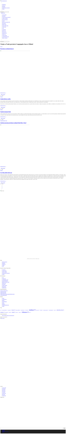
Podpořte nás (4, 30)
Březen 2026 (3, 391)
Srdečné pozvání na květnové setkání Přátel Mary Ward (13, 122)
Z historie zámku (4, 35)
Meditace (1, 109)
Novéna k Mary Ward (5, 25)
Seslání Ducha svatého (5, 99)
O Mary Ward (4, 278)
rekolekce (2, 312)
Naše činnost (4, 23)
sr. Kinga (17, 312)
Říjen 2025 (3, 394)
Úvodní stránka (4, 14)
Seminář (3, 306)
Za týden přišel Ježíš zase (6, 172)
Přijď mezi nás (4, 31)
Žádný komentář (3, 94)
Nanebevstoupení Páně (5, 111)
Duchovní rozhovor (5, 19)
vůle (30, 312)
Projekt (3, 302)
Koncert (1, 46)
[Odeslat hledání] (9, 41)
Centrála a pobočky (5, 18)
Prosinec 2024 (4, 395)
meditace (32, 310)
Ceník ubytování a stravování (6, 17)
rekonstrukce (7, 312)
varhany (20, 312)
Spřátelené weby (4, 287)
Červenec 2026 (4, 387)
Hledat (64, 428)
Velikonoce (25, 312)
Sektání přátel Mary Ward (3, 120)
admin (3, 315)
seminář (10, 312)
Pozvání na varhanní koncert (7, 48)
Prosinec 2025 (4, 393)
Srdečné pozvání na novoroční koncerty (9, 315)
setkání (13, 312)
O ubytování (4, 29)
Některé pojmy (4, 24)
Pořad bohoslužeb (4, 301)
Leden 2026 (3, 392)
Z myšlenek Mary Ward (5, 36)
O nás (3, 28)
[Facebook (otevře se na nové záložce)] (2, 2)
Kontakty (3, 265)
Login (3, 266)
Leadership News (4, 299)
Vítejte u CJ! (4, 34)
